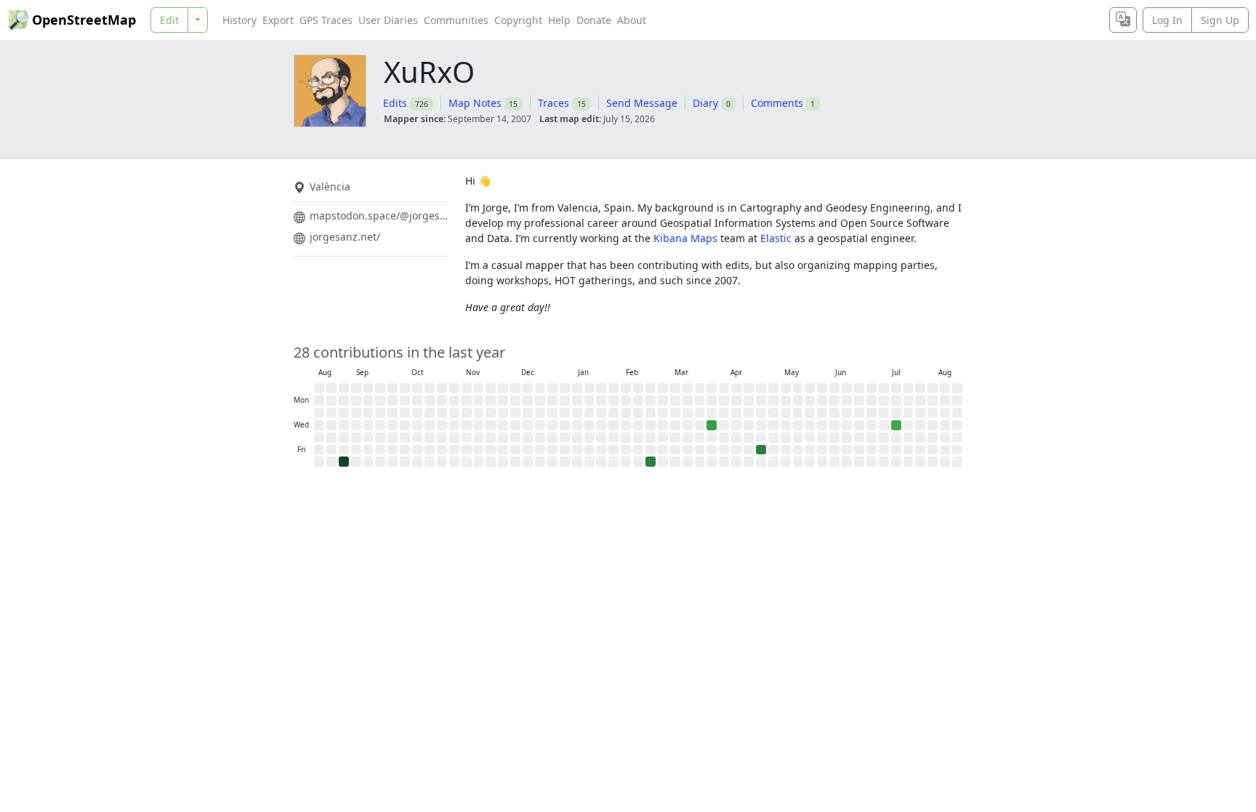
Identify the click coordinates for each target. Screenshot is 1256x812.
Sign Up (1220, 20)
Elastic (776, 238)
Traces (553, 103)
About (631, 20)
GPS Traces (326, 20)
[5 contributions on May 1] (761, 450)
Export (278, 20)
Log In (1167, 20)
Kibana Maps (685, 238)
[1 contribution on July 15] (896, 425)
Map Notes (475, 103)
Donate (593, 20)
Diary (705, 103)
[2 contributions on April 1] (711, 425)
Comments (777, 103)
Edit (169, 20)
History (239, 20)
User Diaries (388, 20)
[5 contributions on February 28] (650, 462)
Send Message (641, 103)
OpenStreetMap (84, 19)
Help (559, 20)
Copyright (518, 20)
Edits (395, 103)
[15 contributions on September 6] (344, 462)
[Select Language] (1123, 20)
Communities (456, 20)
